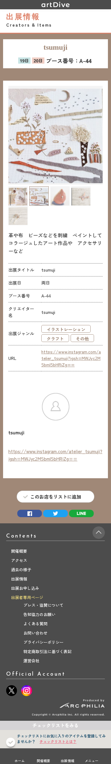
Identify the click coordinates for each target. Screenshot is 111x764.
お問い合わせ (35, 633)
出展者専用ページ (27, 597)
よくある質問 (35, 624)
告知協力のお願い (39, 614)
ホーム (19, 760)
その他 (82, 339)
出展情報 (67, 760)
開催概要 (43, 760)
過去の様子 (21, 569)
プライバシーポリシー (43, 642)
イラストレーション (66, 329)
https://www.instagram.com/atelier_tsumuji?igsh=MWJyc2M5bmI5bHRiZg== (71, 358)
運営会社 (31, 661)
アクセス (19, 560)
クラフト (55, 339)
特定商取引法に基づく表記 (47, 651)
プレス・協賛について (43, 605)
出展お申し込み (25, 588)
